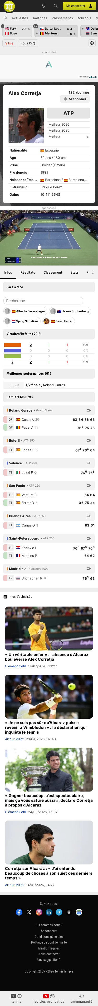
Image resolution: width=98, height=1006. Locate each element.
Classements (62, 18)
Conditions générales (49, 937)
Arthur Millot (14, 739)
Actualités (20, 18)
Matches (40, 18)
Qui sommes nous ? (49, 925)
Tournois (84, 18)
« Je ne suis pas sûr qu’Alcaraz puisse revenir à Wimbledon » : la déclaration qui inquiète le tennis (46, 727)
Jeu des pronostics (49, 1001)
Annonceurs (49, 931)
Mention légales (49, 948)
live (9, 43)
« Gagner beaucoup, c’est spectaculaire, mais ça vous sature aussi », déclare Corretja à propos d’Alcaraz (49, 800)
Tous (28, 43)
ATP (68, 113)
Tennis (16, 1001)
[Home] (5, 18)
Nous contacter (49, 954)
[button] (55, 6)
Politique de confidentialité (49, 942)
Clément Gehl (15, 666)
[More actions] (93, 272)
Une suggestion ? (49, 960)
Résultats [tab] (27, 272)
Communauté (81, 1001)
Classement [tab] (53, 272)
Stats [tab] (74, 272)
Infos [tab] (8, 272)
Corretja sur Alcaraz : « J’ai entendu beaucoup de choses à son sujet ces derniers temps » (48, 873)
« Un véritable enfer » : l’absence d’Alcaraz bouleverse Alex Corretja (46, 657)
